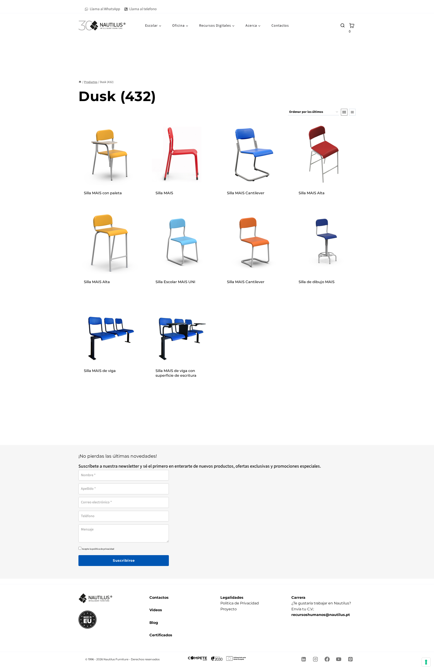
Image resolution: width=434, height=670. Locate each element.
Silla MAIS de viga (100, 371)
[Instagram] (315, 659)
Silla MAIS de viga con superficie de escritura (176, 373)
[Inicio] (80, 82)
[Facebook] (327, 659)
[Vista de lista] (352, 112)
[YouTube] (339, 659)
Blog (153, 622)
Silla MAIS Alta (312, 193)
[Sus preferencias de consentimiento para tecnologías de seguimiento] (426, 662)
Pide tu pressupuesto (109, 199)
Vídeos (155, 610)
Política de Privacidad (239, 603)
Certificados (160, 635)
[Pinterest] (350, 659)
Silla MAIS (164, 193)
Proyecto (228, 609)
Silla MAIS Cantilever (245, 193)
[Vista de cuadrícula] (344, 112)
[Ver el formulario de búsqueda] (342, 25)
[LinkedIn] (304, 659)
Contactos (280, 25)
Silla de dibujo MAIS (317, 282)
